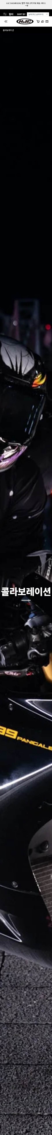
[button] (6, 21)
